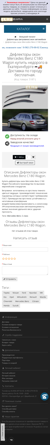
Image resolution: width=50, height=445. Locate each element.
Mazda (43, 297)
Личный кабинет (8, 373)
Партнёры (6, 360)
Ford (24, 292)
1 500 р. (20, 157)
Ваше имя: (7, 245)
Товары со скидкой (9, 363)
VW (41, 292)
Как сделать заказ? (9, 406)
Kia (5, 297)
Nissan (16, 292)
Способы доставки (9, 409)
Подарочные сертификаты (12, 358)
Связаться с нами (9, 340)
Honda (6, 305)
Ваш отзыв (7, 264)
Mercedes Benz (14, 216)
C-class (25, 216)
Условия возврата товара (12, 324)
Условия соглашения (10, 327)
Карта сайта (6, 345)
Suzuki (16, 305)
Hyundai (33, 292)
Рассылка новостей (9, 381)
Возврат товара (8, 342)
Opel (12, 297)
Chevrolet (8, 301)
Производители (8, 355)
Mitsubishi (22, 297)
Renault (33, 297)
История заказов (8, 375)
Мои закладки (7, 378)
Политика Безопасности (11, 330)
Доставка (5, 322)
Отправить (10, 279)
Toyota (6, 292)
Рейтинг (6, 254)
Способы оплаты (8, 411)
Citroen (35, 301)
